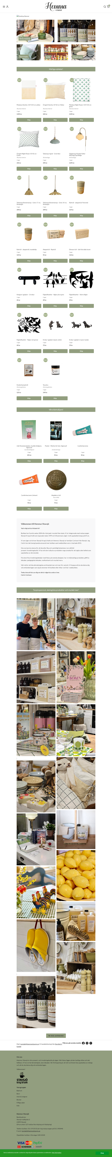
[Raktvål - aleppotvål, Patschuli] (71, 177)
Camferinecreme (83, 446)
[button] (36, 624)
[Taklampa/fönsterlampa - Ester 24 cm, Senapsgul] (45, 177)
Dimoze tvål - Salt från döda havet (79, 249)
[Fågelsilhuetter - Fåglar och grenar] (18, 314)
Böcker (19, 1100)
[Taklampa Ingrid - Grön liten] (45, 128)
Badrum (19, 1091)
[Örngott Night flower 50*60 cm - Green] (18, 128)
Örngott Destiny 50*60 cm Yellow (53, 105)
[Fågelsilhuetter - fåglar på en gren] (45, 269)
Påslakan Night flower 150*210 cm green (80, 105)
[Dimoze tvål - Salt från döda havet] (71, 224)
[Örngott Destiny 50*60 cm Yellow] (45, 79)
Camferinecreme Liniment (29, 495)
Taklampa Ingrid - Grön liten (51, 154)
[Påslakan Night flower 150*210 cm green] (71, 79)
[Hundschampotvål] (18, 359)
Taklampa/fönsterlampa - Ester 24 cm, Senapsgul (55, 203)
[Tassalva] (45, 359)
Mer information (56, 1152)
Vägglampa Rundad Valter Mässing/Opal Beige (77, 154)
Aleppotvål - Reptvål (49, 249)
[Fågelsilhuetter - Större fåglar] (71, 269)
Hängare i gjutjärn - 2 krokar (25, 294)
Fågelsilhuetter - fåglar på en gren (53, 294)
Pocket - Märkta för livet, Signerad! (56, 446)
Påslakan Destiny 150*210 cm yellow (28, 105)
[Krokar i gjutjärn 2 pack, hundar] (71, 314)
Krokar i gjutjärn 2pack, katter (52, 340)
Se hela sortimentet (56, 1036)
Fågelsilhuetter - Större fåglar (78, 294)
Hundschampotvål (22, 385)
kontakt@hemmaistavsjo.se (29, 1044)
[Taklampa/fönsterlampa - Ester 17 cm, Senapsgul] (18, 177)
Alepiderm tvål (56, 495)
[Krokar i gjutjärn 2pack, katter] (45, 314)
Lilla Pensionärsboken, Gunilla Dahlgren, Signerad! (29, 446)
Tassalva (45, 385)
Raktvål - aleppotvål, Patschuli (78, 203)
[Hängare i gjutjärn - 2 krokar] (18, 269)
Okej (102, 1153)
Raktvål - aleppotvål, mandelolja (27, 249)
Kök (18, 1106)
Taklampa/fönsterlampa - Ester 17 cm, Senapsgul (29, 203)
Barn (18, 1094)
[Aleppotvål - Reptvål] (45, 224)
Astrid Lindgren (22, 1097)
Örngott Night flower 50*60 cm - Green (27, 154)
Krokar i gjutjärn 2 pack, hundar (79, 340)
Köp (29, 120)
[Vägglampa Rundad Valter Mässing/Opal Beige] (71, 128)
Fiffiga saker (21, 1103)
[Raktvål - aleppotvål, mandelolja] (18, 224)
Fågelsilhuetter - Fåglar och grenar (27, 340)
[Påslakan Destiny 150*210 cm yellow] (18, 79)
